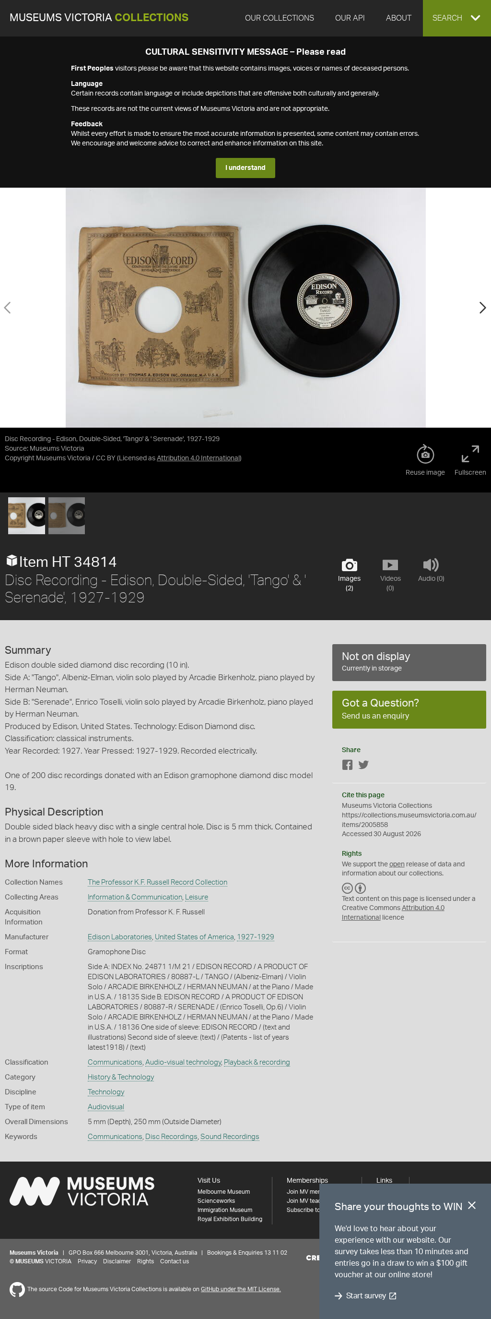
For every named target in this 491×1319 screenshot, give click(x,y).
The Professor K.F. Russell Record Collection (157, 882)
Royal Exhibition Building (230, 1219)
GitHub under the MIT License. (241, 1289)
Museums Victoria (99, 18)
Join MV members (310, 1192)
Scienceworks (216, 1201)
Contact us (174, 1261)
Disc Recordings (171, 1136)
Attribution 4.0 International (198, 458)
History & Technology (121, 1077)
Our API (350, 18)
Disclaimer (117, 1261)
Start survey (366, 1296)
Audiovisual (106, 1107)
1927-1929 (255, 937)
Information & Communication (135, 897)
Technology (106, 1092)
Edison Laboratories (120, 937)
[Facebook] (347, 766)
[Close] (472, 1207)
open (397, 864)
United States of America (194, 937)
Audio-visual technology (183, 1062)
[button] (457, 18)
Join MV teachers (310, 1201)
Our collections (279, 18)
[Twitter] (363, 766)
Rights (145, 1261)
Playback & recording (257, 1062)
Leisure (196, 897)
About (398, 18)
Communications (115, 1062)
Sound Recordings (229, 1136)
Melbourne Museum (224, 1192)
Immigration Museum (225, 1210)
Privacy (87, 1261)
